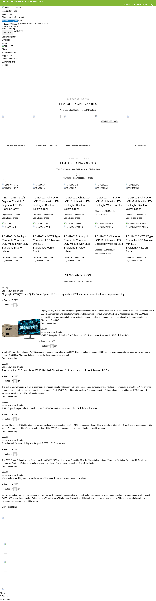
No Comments (60, 533)
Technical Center (87, 533)
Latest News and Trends (12, 291)
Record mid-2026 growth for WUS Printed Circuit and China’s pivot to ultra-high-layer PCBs (55, 370)
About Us (84, 523)
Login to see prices (10, 218)
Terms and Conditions (115, 542)
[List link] (19, 551)
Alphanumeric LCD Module (78, 145)
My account (137, 523)
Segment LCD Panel (109, 121)
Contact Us (84, 528)
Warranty (109, 533)
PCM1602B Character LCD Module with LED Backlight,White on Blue (109, 240)
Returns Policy (112, 528)
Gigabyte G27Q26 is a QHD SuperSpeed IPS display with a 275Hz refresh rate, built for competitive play (63, 294)
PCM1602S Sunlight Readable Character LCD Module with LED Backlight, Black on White (77, 244)
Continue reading (48, 323)
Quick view (5, 193)
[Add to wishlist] (18, 193)
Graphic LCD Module (16, 145)
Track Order (137, 537)
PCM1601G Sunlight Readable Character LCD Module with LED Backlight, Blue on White (15, 244)
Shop (134, 528)
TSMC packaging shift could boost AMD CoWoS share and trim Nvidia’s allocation (50, 408)
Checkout (136, 533)
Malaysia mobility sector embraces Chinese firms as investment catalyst (44, 478)
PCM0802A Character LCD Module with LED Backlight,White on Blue (109, 201)
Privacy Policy (112, 537)
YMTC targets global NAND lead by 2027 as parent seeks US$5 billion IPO (85, 335)
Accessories (140, 145)
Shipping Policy (112, 523)
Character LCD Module (46, 145)
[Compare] (11, 193)
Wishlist (135, 542)
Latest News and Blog (89, 537)
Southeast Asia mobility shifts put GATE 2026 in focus (33, 443)
